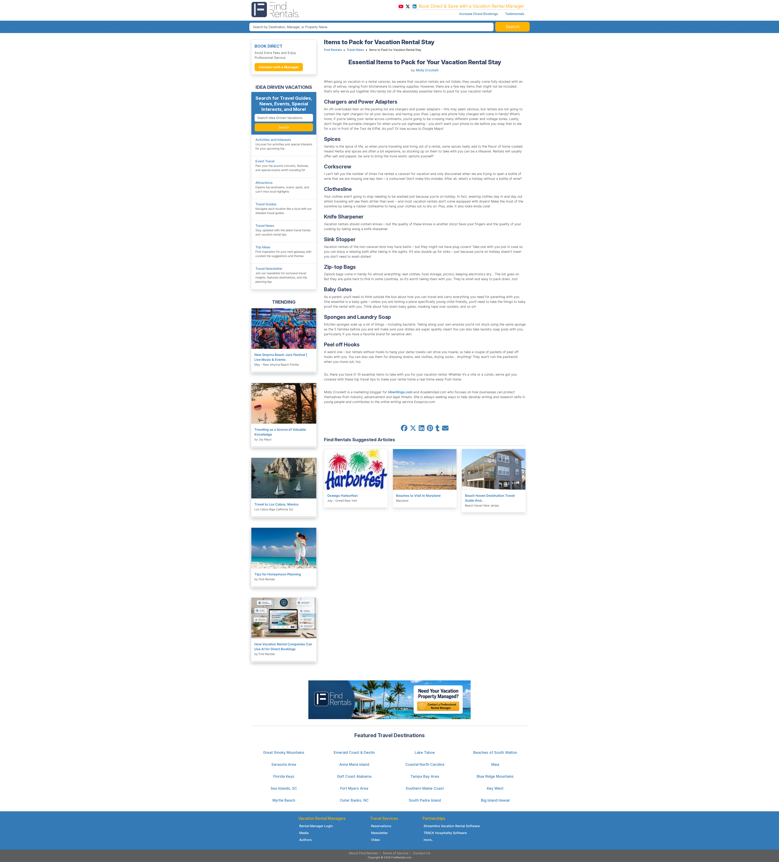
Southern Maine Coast (425, 788)
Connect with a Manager (279, 67)
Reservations (381, 826)
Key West (495, 788)
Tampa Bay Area (424, 776)
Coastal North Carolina (424, 764)
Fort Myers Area (354, 788)
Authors (305, 840)
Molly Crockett (427, 70)
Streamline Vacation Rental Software (452, 826)
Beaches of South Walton (495, 752)
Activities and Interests (273, 140)
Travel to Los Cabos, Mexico (276, 504)
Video (375, 840)
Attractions (264, 183)
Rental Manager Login (316, 826)
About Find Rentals (363, 853)
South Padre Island (425, 800)
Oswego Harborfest (342, 496)
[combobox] (371, 27)
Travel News (264, 226)
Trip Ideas (262, 247)
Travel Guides (266, 204)
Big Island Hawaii (495, 800)
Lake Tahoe (425, 752)
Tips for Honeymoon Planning (277, 574)
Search (284, 127)
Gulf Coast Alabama (354, 776)
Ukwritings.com (400, 392)
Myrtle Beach (283, 800)
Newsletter (379, 833)
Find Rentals (333, 50)
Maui (495, 764)
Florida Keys (283, 776)
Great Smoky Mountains (283, 752)
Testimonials (514, 14)
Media (304, 833)
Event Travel (264, 161)
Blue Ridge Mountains (495, 776)
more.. (429, 840)
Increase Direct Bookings (478, 14)
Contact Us (421, 853)
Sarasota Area (283, 764)
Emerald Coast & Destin (354, 752)
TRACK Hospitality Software (445, 833)
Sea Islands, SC (284, 788)
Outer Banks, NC (354, 800)
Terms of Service (395, 853)
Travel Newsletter (268, 269)
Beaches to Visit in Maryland (418, 496)
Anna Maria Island (354, 764)
